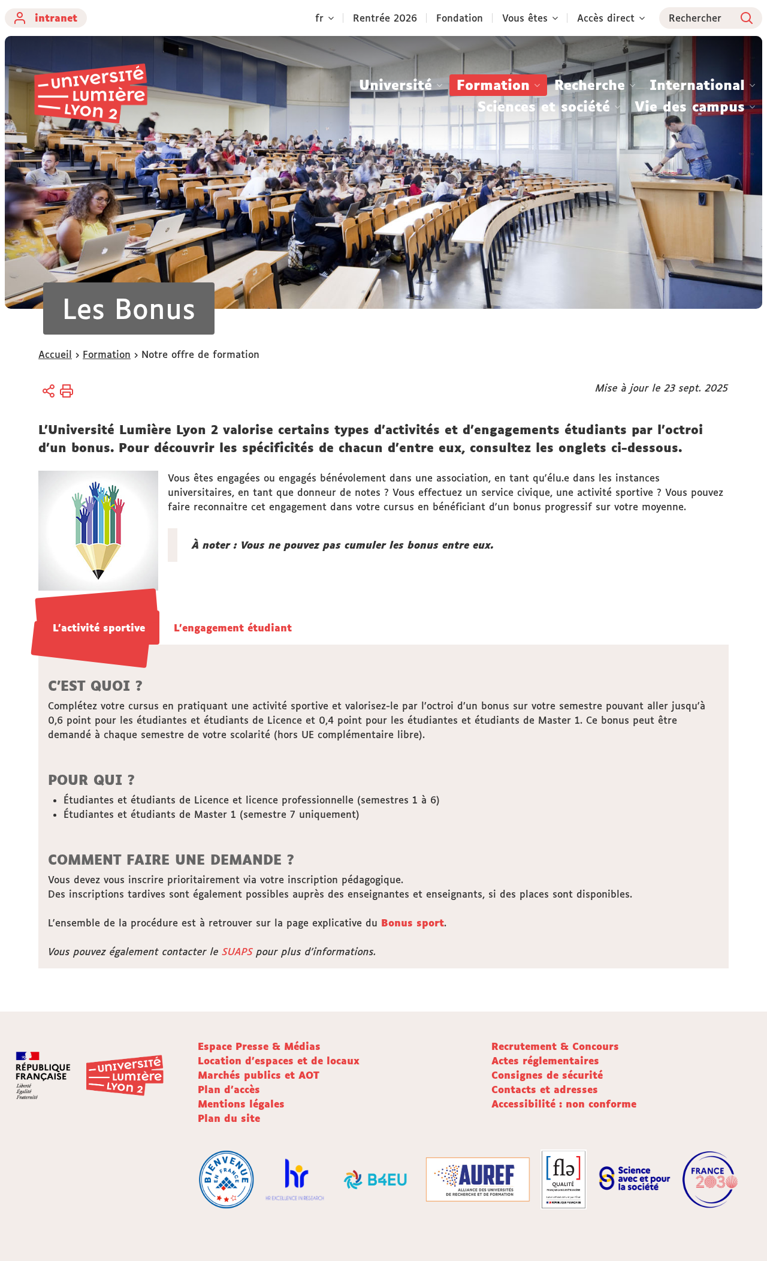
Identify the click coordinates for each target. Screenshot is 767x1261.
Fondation (459, 18)
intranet (56, 18)
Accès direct (606, 18)
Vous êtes (525, 18)
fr (319, 18)
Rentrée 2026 (385, 18)
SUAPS (237, 952)
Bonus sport (412, 923)
